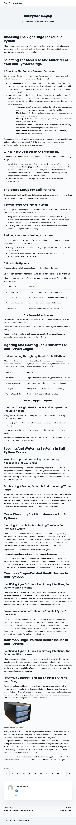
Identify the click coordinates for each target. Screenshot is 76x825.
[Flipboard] (63, 773)
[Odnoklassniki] (41, 773)
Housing (51, 21)
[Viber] (52, 773)
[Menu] (71, 3)
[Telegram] (46, 773)
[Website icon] (16, 790)
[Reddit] (29, 773)
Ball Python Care (13, 3)
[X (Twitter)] (12, 773)
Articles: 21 (18, 795)
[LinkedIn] (24, 773)
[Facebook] (7, 773)
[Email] (69, 773)
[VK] (35, 773)
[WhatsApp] (58, 773)
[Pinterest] (18, 773)
